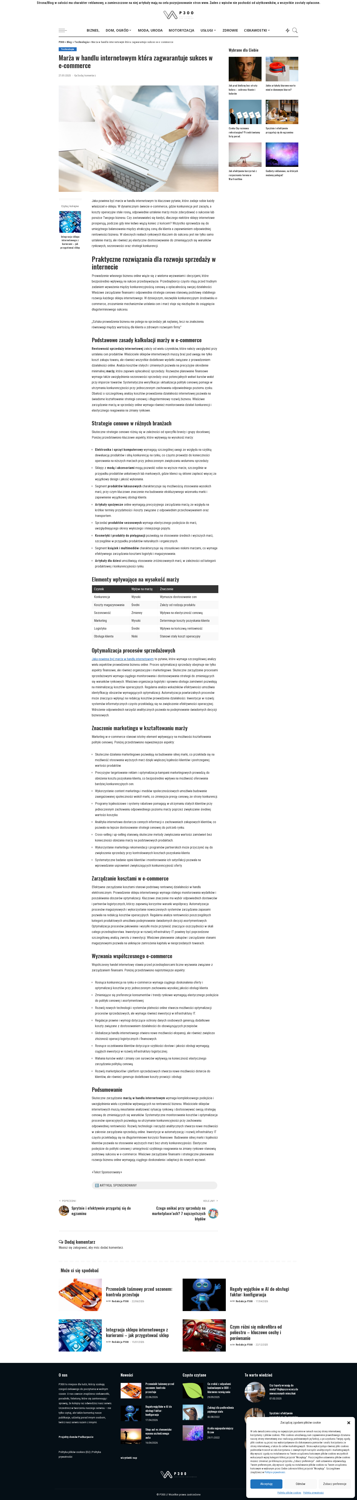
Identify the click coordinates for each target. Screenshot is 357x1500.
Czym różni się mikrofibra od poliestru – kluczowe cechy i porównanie (256, 1332)
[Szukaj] (295, 30)
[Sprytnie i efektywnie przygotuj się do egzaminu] (282, 112)
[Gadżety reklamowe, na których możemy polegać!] (282, 154)
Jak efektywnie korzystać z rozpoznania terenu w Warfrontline (243, 175)
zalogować (80, 1248)
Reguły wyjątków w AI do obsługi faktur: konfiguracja (259, 1291)
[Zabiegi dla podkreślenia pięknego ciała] (193, 1412)
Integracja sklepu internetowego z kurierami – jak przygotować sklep (70, 242)
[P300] (178, 15)
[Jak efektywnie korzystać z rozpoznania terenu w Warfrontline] (245, 154)
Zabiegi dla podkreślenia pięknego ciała (220, 1409)
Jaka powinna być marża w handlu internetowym (123, 659)
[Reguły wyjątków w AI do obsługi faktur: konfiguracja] (204, 1295)
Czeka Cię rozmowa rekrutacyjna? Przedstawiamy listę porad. (244, 132)
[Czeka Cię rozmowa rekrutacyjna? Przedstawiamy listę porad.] (245, 112)
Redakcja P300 (120, 1301)
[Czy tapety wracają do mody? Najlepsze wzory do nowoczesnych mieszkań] (255, 1392)
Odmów (300, 1484)
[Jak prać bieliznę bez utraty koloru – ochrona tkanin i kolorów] (245, 69)
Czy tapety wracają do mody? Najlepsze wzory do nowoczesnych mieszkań (283, 1389)
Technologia (67, 49)
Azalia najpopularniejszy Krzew (220, 1430)
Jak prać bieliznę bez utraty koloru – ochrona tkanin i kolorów (243, 89)
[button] (349, 1423)
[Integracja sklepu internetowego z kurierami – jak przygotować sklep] (70, 222)
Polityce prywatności (275, 1472)
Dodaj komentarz (86, 75)
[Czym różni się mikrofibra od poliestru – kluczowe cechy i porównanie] (204, 1335)
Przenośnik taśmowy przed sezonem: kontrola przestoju (139, 1291)
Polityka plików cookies (289, 1492)
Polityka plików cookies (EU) (74, 1452)
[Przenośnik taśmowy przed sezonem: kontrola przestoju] (80, 1295)
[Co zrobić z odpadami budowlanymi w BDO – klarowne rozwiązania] (193, 1390)
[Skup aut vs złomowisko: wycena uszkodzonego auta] (131, 1436)
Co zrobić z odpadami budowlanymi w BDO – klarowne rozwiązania (219, 1388)
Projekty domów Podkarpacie (76, 1436)
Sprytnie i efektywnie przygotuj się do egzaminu (283, 1415)
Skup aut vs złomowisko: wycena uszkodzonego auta (158, 1433)
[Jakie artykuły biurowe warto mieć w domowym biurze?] (282, 69)
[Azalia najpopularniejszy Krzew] (193, 1433)
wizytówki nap (129, 1457)
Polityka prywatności (313, 1492)
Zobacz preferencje (334, 1484)
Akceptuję (266, 1484)
